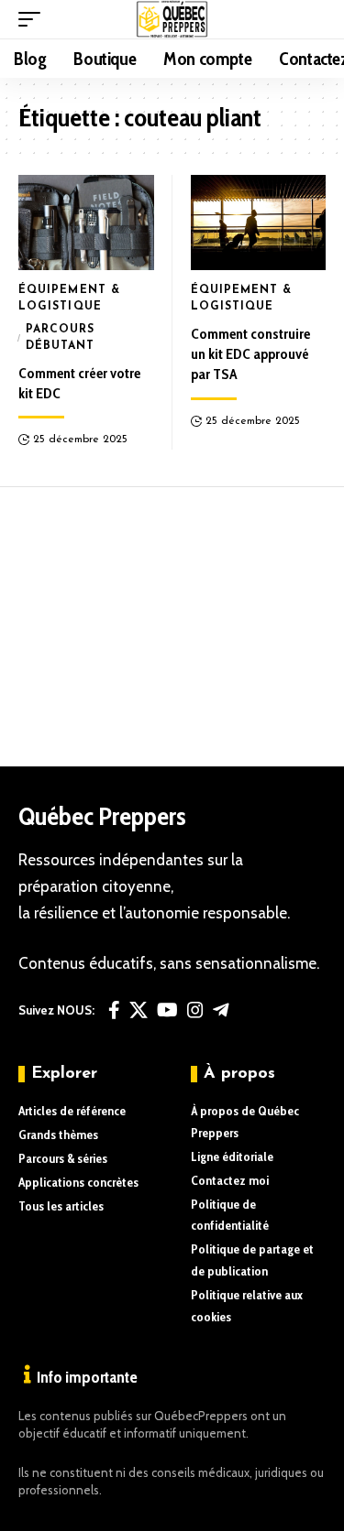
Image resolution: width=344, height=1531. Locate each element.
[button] (34, 19)
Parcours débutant (60, 338)
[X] (138, 1010)
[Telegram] (221, 1010)
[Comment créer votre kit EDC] (86, 222)
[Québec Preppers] (172, 19)
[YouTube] (167, 1010)
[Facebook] (114, 1010)
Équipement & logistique (69, 298)
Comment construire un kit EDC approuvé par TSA (250, 354)
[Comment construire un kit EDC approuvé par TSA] (259, 222)
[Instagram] (195, 1010)
